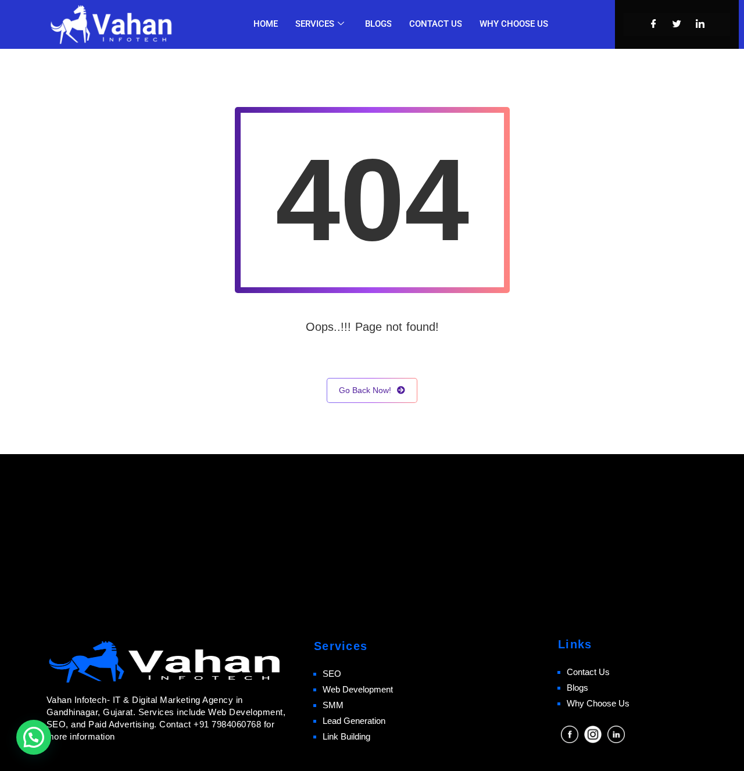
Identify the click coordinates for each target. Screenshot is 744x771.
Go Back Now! (365, 390)
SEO (332, 674)
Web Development (358, 689)
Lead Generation (354, 721)
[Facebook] (654, 24)
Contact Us (588, 672)
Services (314, 24)
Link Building (346, 736)
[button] (33, 737)
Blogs (378, 24)
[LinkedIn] (700, 24)
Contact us (435, 24)
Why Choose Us (598, 703)
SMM (333, 705)
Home (265, 24)
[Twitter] (677, 24)
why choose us (514, 24)
